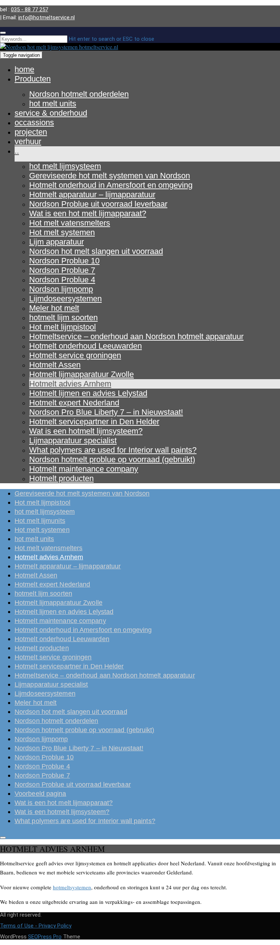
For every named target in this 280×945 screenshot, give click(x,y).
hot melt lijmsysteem (65, 166)
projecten (31, 131)
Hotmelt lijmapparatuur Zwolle (81, 374)
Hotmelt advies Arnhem (70, 383)
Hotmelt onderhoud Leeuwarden (85, 345)
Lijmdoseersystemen (65, 298)
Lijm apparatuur (56, 241)
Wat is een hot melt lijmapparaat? (87, 213)
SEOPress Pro (45, 936)
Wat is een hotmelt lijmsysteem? (86, 431)
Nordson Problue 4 (62, 279)
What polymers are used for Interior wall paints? (113, 449)
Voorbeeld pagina (40, 793)
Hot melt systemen (62, 232)
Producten (33, 78)
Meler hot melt (54, 308)
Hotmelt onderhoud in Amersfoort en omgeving (110, 185)
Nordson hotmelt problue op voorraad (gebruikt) (112, 459)
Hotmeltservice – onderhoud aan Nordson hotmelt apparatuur (136, 336)
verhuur (28, 141)
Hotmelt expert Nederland (74, 402)
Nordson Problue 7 (62, 270)
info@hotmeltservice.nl (46, 17)
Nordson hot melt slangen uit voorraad (96, 251)
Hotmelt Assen (55, 364)
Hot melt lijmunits (40, 520)
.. (17, 150)
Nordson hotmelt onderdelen (79, 94)
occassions (34, 122)
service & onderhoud (51, 113)
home (24, 69)
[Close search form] (3, 33)
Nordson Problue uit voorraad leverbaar (98, 204)
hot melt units (52, 103)
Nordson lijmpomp (61, 289)
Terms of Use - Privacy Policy (35, 925)
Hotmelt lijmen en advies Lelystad (88, 393)
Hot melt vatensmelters (69, 222)
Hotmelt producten (61, 478)
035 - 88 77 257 (29, 9)
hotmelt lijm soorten (63, 317)
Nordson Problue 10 (64, 260)
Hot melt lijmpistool (62, 326)
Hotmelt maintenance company (83, 468)
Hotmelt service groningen (75, 355)
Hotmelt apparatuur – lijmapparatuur (92, 194)
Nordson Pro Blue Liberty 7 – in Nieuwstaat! (106, 412)
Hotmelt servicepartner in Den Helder (94, 421)
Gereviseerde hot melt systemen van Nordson (109, 175)
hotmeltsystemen (72, 887)
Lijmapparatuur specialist (73, 440)
